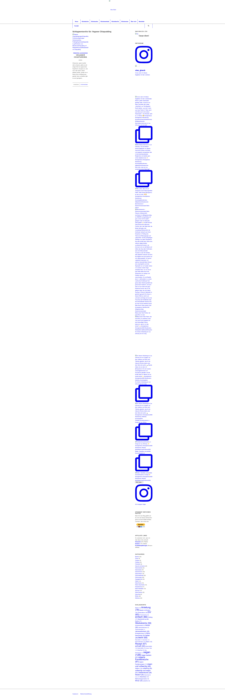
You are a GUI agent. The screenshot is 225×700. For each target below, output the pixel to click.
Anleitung (143, 608)
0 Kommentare (84, 84)
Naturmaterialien (139, 588)
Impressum (75, 694)
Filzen (136, 558)
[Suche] (148, 26)
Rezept (141, 643)
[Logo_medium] (112, 9)
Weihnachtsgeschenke (142, 679)
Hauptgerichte (138, 579)
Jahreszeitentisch (142, 631)
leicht (142, 637)
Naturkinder (146, 639)
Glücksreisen (138, 573)
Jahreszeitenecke (143, 627)
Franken (137, 560)
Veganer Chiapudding (80, 56)
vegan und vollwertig (143, 664)
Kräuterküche (138, 586)
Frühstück (76, 53)
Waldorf (139, 675)
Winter (136, 596)
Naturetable (138, 639)
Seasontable (141, 648)
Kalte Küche (138, 583)
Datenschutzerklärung (85, 694)
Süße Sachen (138, 592)
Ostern (149, 641)
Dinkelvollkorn (142, 612)
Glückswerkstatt (139, 575)
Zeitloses (137, 598)
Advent (138, 608)
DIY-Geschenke (144, 615)
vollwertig (147, 668)
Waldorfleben (144, 677)
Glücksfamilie (138, 568)
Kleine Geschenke (139, 585)
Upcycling (137, 594)
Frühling (137, 562)
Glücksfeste (138, 570)
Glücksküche (84, 53)
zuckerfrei (146, 681)
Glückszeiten (138, 577)
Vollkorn (138, 668)
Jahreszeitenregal (140, 629)
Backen (137, 556)
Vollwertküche (145, 672)
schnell (140, 645)
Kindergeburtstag (140, 633)
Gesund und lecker (140, 566)
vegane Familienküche (141, 659)
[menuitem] (76, 21)
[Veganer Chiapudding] (80, 41)
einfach (141, 616)
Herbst (137, 581)
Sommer (137, 590)
